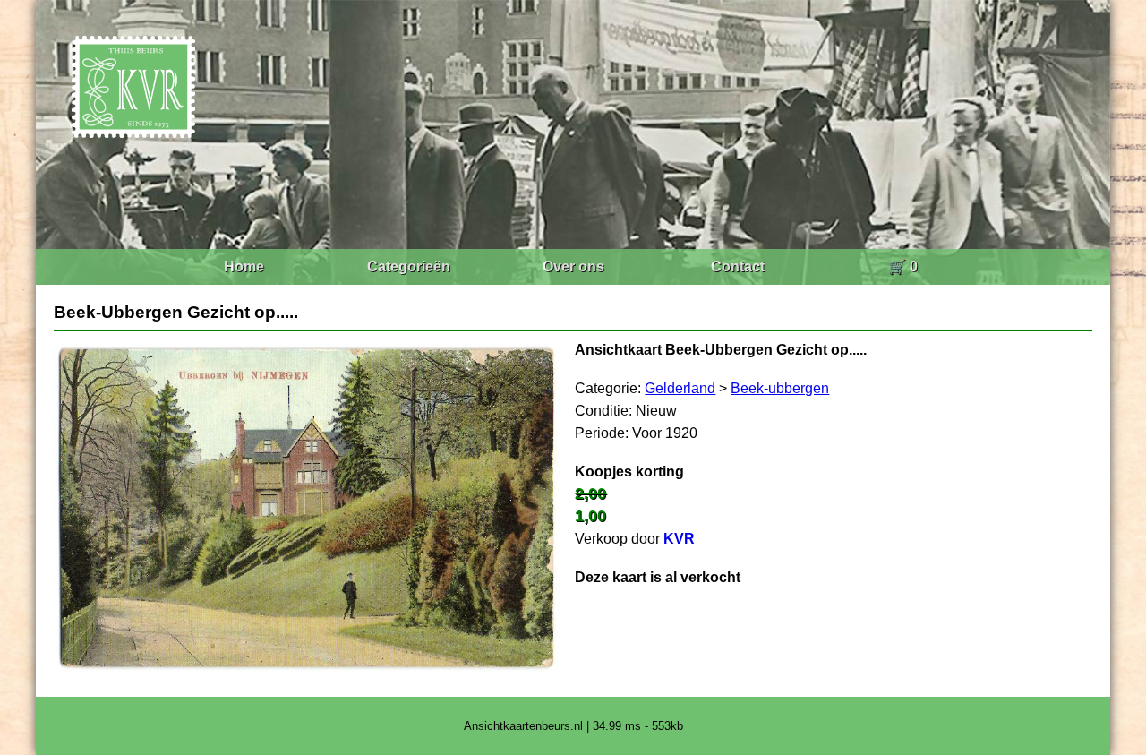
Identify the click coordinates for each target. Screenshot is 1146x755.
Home (244, 266)
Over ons (573, 266)
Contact (738, 266)
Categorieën (408, 266)
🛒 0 (903, 266)
